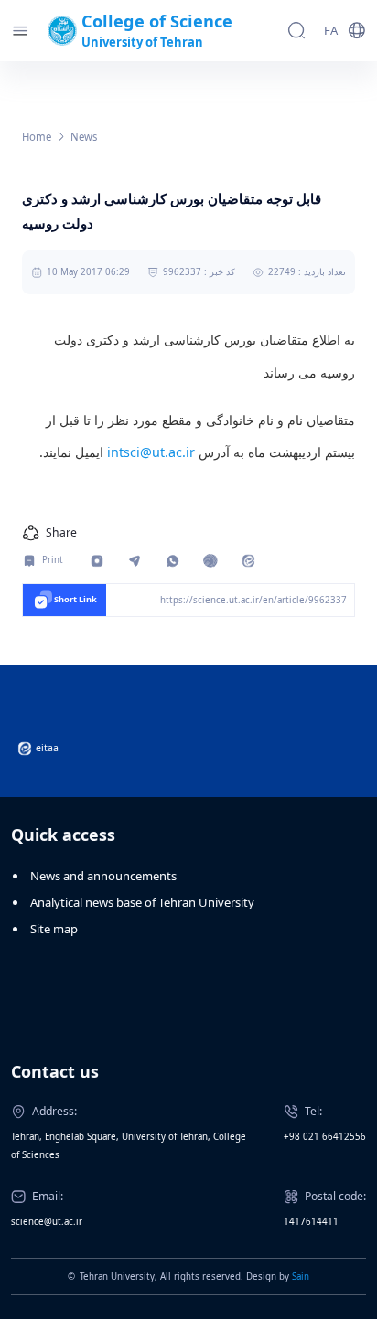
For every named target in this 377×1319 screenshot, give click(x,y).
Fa (331, 30)
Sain (300, 1276)
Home (36, 137)
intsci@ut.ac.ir (151, 452)
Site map (54, 928)
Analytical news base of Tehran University (142, 902)
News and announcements (103, 875)
